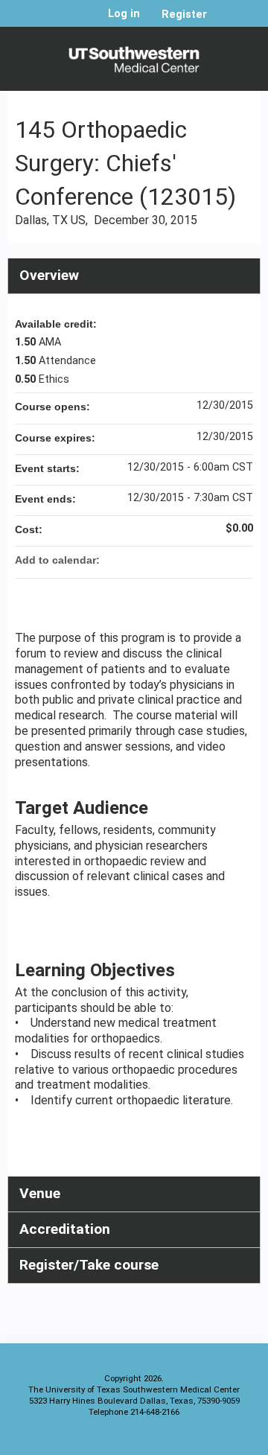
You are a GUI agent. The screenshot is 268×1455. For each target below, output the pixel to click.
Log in (124, 14)
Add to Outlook (241, 560)
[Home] (134, 55)
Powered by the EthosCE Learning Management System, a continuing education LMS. (208, 1440)
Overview (49, 275)
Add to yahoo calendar (202, 560)
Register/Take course (89, 1264)
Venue (39, 1193)
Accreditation (64, 1229)
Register (184, 14)
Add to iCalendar (221, 559)
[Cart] (224, 21)
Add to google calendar (183, 560)
